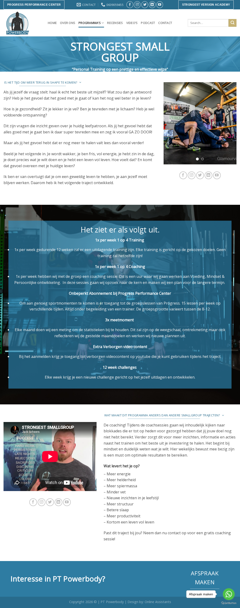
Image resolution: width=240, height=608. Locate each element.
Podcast (148, 23)
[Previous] (171, 123)
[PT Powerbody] (22, 22)
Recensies (115, 23)
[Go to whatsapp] (229, 594)
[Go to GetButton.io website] (228, 603)
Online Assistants (158, 602)
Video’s (132, 23)
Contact (165, 23)
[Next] (229, 123)
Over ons (67, 23)
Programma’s (90, 23)
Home (52, 23)
